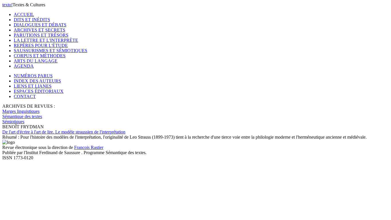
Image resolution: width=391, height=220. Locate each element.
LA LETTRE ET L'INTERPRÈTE (46, 40)
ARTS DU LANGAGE (36, 60)
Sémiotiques (13, 121)
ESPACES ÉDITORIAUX (39, 91)
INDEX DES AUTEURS (37, 80)
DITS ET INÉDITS (32, 19)
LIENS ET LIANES (33, 86)
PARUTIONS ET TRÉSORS (41, 35)
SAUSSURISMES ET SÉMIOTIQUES (50, 50)
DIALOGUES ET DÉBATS (40, 24)
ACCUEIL (24, 14)
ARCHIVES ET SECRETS (39, 30)
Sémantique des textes (22, 116)
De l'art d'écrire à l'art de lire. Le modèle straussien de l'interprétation (63, 131)
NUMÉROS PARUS (33, 75)
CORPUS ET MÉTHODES (40, 55)
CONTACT (25, 96)
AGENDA (24, 66)
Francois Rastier (88, 147)
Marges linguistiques (21, 111)
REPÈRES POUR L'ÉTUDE (41, 45)
